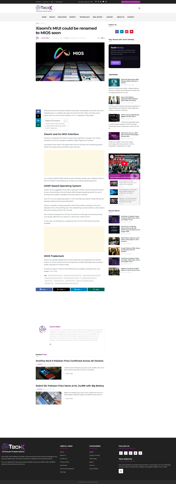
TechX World (59, 1)
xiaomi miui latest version (85, 280)
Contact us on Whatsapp (131, 1)
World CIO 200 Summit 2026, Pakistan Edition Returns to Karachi (130, 81)
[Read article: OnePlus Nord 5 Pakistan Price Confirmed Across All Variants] (48, 373)
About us (120, 17)
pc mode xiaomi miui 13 (71, 278)
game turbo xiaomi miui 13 (91, 275)
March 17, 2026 (126, 138)
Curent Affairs (93, 469)
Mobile (43, 23)
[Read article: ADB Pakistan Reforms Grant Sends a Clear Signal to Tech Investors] (114, 241)
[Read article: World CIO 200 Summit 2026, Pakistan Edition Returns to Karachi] (114, 82)
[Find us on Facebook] (117, 31)
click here (53, 271)
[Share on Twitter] (38, 116)
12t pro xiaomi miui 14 (55, 275)
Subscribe (115, 62)
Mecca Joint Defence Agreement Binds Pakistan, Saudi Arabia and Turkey (129, 98)
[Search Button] (139, 8)
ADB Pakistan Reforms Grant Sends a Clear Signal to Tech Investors (130, 239)
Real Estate (97, 17)
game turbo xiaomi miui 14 (53, 278)
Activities (38, 1)
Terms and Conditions (67, 469)
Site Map (63, 472)
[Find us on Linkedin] (122, 31)
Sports (72, 17)
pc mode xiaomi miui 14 (88, 278)
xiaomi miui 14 (59, 280)
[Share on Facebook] (38, 111)
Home (44, 17)
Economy (45, 1)
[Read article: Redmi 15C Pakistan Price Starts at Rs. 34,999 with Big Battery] (48, 398)
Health (52, 17)
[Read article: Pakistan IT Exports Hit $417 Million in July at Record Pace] (114, 272)
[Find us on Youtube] (131, 31)
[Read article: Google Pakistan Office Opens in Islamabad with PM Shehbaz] (114, 251)
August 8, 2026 (126, 102)
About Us (63, 455)
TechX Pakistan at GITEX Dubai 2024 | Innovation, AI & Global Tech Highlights (136, 177)
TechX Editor (45, 38)
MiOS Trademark (51, 128)
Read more (70, 373)
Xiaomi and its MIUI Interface (55, 124)
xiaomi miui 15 (70, 280)
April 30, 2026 (126, 118)
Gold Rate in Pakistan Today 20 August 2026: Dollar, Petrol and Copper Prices (130, 260)
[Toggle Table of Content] (64, 121)
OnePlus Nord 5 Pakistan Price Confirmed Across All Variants (69, 360)
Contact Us (63, 458)
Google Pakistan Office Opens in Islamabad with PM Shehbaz (130, 249)
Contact (130, 17)
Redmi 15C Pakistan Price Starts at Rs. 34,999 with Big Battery (70, 385)
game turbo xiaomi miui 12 (72, 275)
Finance (91, 465)
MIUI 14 (74, 115)
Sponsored (63, 465)
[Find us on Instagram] (126, 31)
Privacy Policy (64, 462)
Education (62, 17)
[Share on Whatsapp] (38, 125)
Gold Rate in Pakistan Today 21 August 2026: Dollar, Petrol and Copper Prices (130, 218)
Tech (52, 1)
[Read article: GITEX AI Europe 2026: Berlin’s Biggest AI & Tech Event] (114, 118)
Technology (85, 17)
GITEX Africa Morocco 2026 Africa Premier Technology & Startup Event (130, 134)
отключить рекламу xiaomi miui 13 (66, 283)
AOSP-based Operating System (56, 126)
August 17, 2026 (126, 85)
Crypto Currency (94, 455)
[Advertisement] (70, 96)
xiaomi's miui (49, 283)
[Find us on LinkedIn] (130, 453)
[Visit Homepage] (44, 8)
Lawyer (109, 17)
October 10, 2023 (57, 38)
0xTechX (39, 364)
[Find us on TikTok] (140, 453)
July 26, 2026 (47, 389)
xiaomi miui (48, 280)
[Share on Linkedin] (38, 120)
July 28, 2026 (47, 364)
